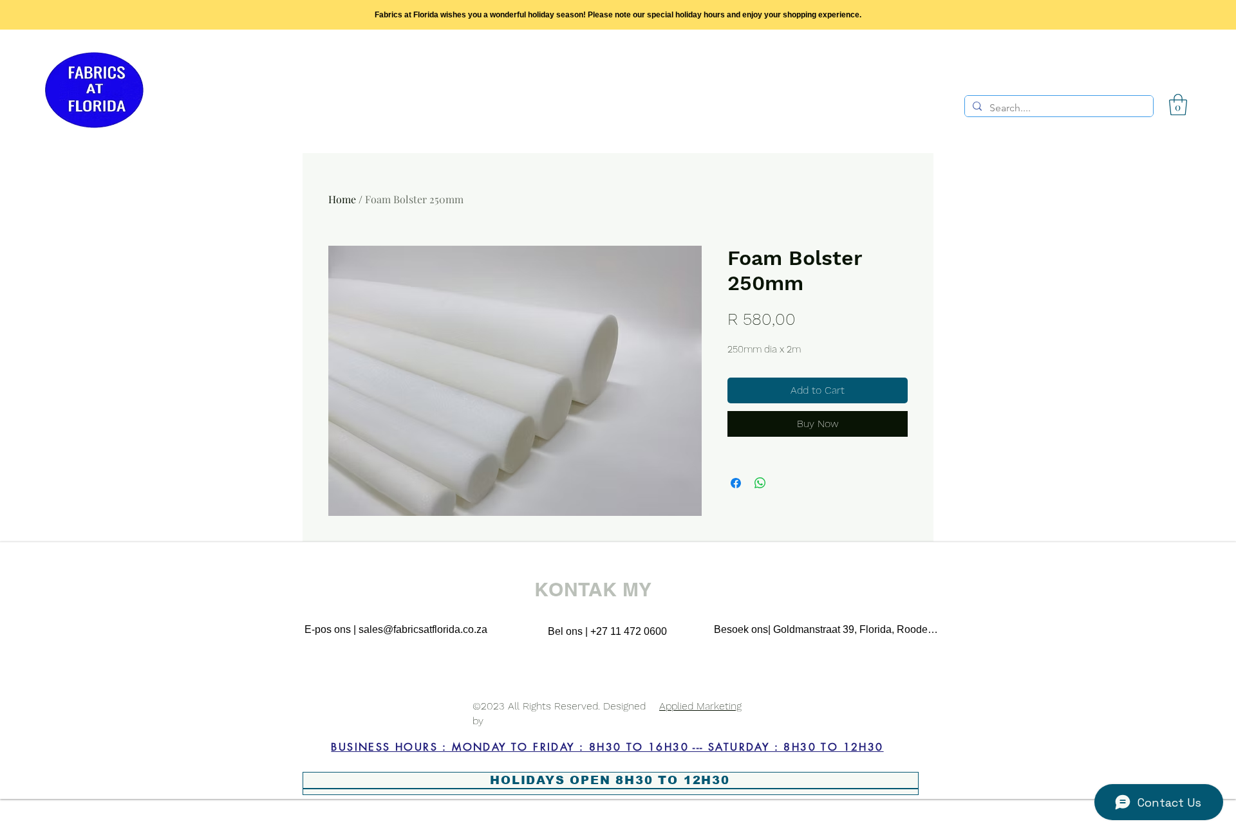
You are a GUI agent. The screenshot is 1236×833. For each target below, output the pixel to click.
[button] (1178, 104)
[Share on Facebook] (736, 483)
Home (342, 199)
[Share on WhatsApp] (760, 483)
